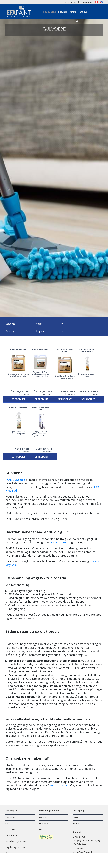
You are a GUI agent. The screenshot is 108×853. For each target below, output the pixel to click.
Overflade (10, 323)
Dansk (75, 817)
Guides (83, 12)
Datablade (75, 2)
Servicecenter (88, 2)
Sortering (9, 331)
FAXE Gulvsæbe (15, 480)
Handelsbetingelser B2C (16, 841)
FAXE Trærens (60, 542)
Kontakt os (10, 817)
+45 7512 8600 (79, 843)
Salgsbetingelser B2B (15, 847)
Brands (66, 2)
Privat (41, 829)
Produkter (49, 12)
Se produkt (18, 399)
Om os (73, 12)
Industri (63, 12)
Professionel (44, 823)
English (76, 823)
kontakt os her (59, 785)
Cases (8, 823)
